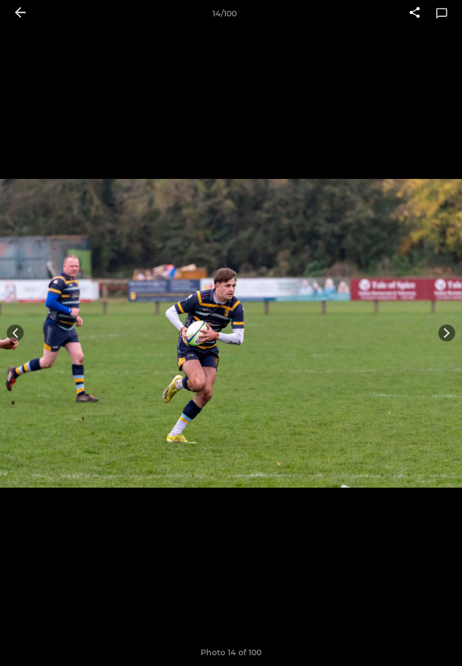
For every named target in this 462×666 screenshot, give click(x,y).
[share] (414, 13)
